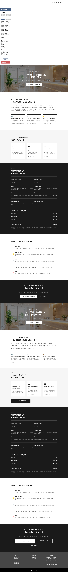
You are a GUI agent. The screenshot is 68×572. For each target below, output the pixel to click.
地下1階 (3, 51)
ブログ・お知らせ (53, 5)
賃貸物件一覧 (17, 559)
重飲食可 (6, 51)
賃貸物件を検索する (16, 562)
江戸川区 (6, 25)
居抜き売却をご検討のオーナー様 (27, 5)
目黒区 (3, 25)
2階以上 (7, 52)
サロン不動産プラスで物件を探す (34, 84)
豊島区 (3, 29)
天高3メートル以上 (4, 55)
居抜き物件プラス (16, 557)
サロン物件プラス (16, 558)
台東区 (3, 34)
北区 (9, 26)
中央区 (7, 21)
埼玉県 (3, 37)
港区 (2, 22)
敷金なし (3, 44)
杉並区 (6, 29)
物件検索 (40, 5)
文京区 (9, 22)
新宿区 (6, 22)
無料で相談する (43, 296)
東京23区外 (7, 34)
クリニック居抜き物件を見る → (21, 400)
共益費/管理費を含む (5, 42)
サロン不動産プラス (16, 5)
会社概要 (36, 5)
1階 (2, 53)
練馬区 (3, 26)
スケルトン (3, 52)
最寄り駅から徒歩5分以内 (5, 54)
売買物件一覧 (17, 561)
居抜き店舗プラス (8, 5)
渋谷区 (3, 24)
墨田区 (6, 33)
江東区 (3, 33)
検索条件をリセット (5, 62)
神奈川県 (3, 35)
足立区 (6, 24)
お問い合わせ (46, 5)
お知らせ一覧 (34, 558)
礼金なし (3, 43)
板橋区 (6, 26)
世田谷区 (6, 30)
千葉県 (7, 35)
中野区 (3, 30)
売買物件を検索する (16, 563)
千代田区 (3, 21)
